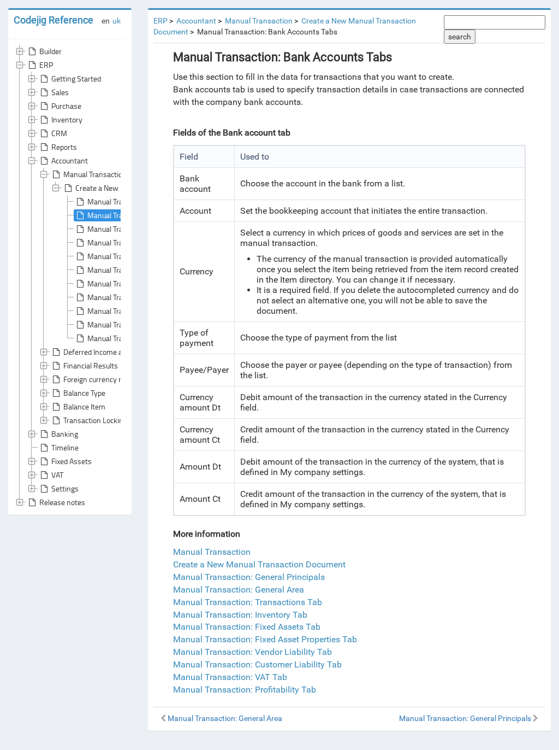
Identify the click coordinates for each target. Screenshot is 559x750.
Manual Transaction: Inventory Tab (240, 615)
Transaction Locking (95, 420)
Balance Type (84, 393)
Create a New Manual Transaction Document (259, 564)
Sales (60, 92)
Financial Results (90, 365)
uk (116, 20)
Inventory (66, 119)
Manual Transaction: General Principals (249, 577)
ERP (46, 65)
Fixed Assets (71, 461)
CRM (59, 133)
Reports (64, 147)
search (459, 36)
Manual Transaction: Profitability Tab (244, 689)
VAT (57, 475)
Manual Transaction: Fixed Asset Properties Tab (265, 639)
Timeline (65, 447)
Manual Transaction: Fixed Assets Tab (246, 627)
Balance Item (84, 406)
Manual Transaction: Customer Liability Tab (257, 664)
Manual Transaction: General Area (238, 589)
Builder (50, 51)
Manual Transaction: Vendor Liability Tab (252, 652)
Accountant (69, 160)
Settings (65, 488)
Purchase (66, 106)
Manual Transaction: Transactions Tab (247, 602)
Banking (64, 434)
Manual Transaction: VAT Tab (230, 677)
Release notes (62, 502)
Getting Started (76, 78)
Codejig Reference (53, 20)
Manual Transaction (95, 174)
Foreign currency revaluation (108, 379)
